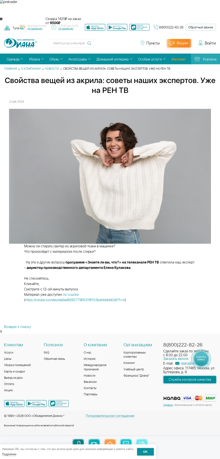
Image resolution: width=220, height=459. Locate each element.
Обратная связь (54, 358)
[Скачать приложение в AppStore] (14, 403)
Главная (10, 68)
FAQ (46, 352)
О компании (31, 68)
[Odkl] (107, 45)
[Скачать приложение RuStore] (139, 27)
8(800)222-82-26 (171, 27)
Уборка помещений (17, 365)
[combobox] (16, 28)
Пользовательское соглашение (110, 416)
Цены (7, 358)
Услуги (8, 352)
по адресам (35, 28)
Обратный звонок (200, 27)
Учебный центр (134, 369)
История (89, 358)
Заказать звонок (176, 358)
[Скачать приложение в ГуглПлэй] (117, 27)
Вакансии (90, 382)
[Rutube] (115, 45)
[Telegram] (123, 45)
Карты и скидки (14, 371)
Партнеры (90, 394)
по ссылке (71, 294)
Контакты (90, 388)
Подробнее (9, 454)
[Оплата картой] (171, 398)
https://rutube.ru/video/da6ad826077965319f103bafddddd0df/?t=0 (75, 300)
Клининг (129, 363)
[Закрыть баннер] (1, 19)
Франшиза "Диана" (136, 375)
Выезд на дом (13, 377)
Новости (52, 68)
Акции (8, 390)
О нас (87, 352)
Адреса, (168, 405)
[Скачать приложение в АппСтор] (95, 27)
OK (145, 451)
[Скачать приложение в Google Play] (36, 403)
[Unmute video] (110, 10)
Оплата (9, 384)
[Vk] (100, 45)
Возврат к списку (17, 327)
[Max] (130, 45)
